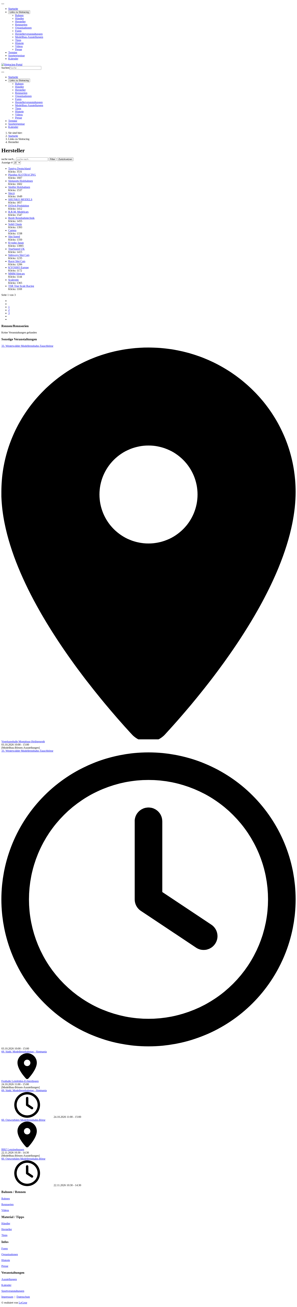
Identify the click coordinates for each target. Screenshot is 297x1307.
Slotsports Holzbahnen (20, 180)
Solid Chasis (15, 224)
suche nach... (8, 159)
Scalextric (13, 279)
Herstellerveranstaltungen (29, 33)
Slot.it (11, 193)
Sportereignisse (16, 55)
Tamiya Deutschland (19, 168)
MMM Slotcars (16, 273)
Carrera (12, 230)
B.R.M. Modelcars (18, 211)
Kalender (13, 58)
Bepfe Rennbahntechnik (21, 218)
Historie (19, 43)
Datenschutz (23, 1296)
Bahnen (19, 15)
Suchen (5, 67)
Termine (12, 52)
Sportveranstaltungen (12, 1290)
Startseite (13, 8)
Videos (19, 46)
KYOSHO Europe (18, 267)
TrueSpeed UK (16, 248)
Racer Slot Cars (16, 261)
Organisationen (23, 27)
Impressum (7, 1296)
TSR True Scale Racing (21, 286)
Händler (19, 18)
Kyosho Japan (16, 242)
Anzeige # (7, 162)
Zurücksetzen (65, 159)
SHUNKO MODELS (20, 199)
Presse (18, 49)
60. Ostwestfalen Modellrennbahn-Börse (23, 1119)
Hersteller (20, 21)
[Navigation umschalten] (2, 3)
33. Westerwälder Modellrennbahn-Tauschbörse (27, 345)
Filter (52, 159)
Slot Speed (14, 236)
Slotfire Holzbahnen (19, 187)
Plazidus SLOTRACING (22, 174)
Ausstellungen (9, 1279)
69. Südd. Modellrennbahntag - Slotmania (24, 1051)
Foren (18, 30)
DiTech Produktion (18, 205)
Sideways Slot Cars (18, 255)
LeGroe (23, 1302)
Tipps (18, 40)
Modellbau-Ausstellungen (29, 37)
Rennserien (21, 24)
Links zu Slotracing (19, 12)
